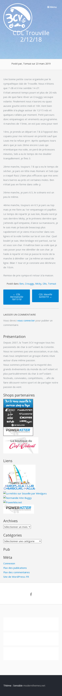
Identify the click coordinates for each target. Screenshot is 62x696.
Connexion (9, 563)
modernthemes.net (34, 685)
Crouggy (29, 283)
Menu (53, 7)
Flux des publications (15, 567)
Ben (21, 283)
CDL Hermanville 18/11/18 (16, 297)
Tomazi (52, 283)
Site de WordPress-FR (16, 576)
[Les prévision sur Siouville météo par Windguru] (25, 493)
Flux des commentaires (16, 572)
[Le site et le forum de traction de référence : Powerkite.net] (12, 502)
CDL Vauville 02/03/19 (45, 295)
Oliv (45, 283)
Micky (38, 283)
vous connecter (26, 320)
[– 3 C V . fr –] (17, 31)
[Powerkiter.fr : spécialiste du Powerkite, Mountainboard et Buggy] (18, 512)
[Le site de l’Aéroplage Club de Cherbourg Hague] (19, 489)
